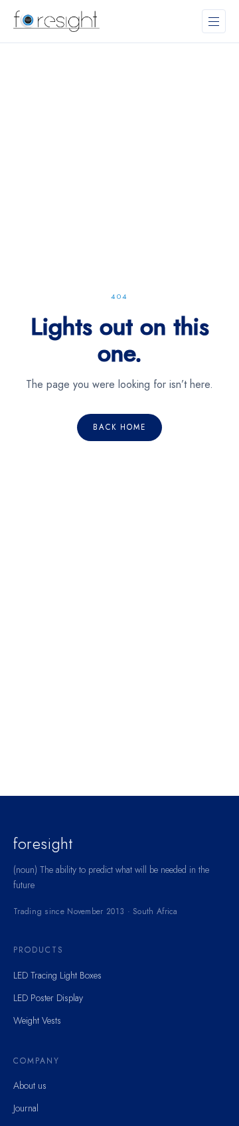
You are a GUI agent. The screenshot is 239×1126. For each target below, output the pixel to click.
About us (29, 1085)
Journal (26, 1108)
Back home (119, 427)
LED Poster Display (48, 997)
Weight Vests (37, 1020)
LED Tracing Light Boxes (57, 975)
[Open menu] (214, 21)
